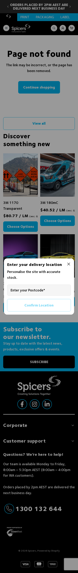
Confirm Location (39, 305)
